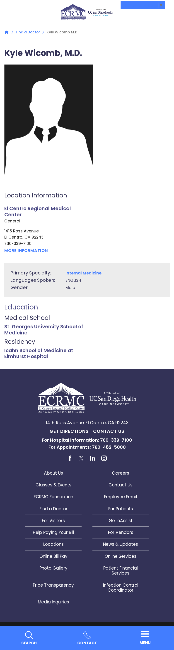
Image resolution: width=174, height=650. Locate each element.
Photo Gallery (53, 568)
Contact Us (108, 431)
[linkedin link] (93, 458)
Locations (53, 544)
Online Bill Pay (53, 556)
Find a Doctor (28, 32)
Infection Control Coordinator (120, 587)
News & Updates (120, 544)
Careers (120, 473)
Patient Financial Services (120, 570)
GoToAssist (121, 521)
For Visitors (53, 521)
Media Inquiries (53, 602)
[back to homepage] (6, 32)
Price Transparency (53, 585)
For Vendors (120, 532)
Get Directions (69, 431)
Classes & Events (53, 485)
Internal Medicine (83, 273)
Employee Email (120, 497)
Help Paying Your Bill (53, 532)
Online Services (120, 556)
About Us (53, 473)
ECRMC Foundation (53, 497)
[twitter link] (81, 458)
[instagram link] (104, 458)
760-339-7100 (17, 243)
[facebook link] (70, 458)
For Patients (120, 509)
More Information (26, 251)
